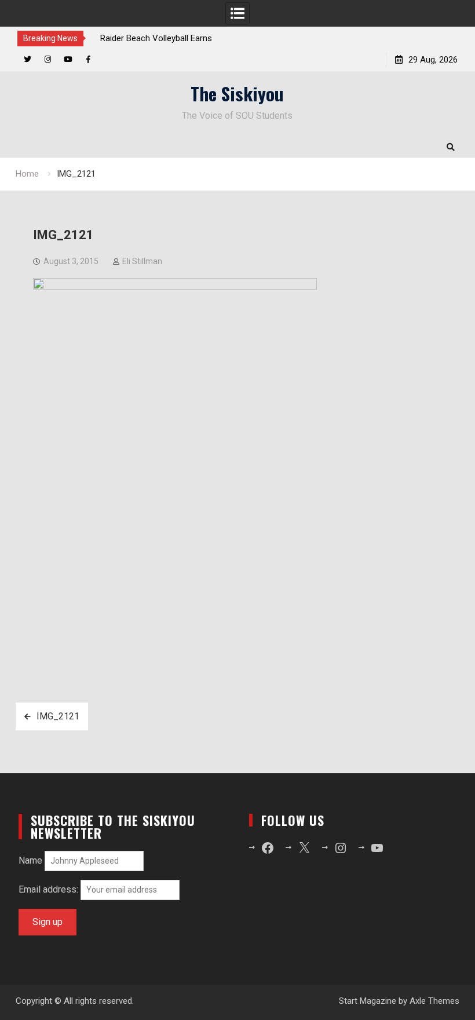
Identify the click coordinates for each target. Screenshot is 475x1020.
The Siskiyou (237, 93)
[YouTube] (68, 59)
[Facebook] (88, 59)
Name (30, 860)
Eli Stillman (142, 261)
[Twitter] (27, 59)
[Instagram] (48, 59)
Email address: (50, 889)
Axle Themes (434, 1001)
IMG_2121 (57, 716)
